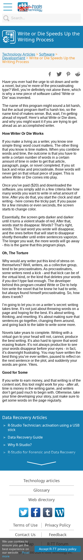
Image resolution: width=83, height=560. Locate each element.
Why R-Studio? (20, 444)
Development (13, 57)
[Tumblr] (47, 512)
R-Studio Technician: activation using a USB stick (43, 427)
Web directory (41, 499)
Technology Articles (18, 54)
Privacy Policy (57, 525)
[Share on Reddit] (77, 73)
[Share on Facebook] (49, 73)
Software (46, 54)
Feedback (58, 534)
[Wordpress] (59, 512)
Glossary (41, 490)
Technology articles (41, 480)
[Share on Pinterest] (67, 73)
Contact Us (25, 534)
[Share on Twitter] (58, 73)
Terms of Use (25, 525)
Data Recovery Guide (25, 437)
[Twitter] (23, 512)
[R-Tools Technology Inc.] (30, 7)
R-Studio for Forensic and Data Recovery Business (41, 454)
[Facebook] (35, 512)
